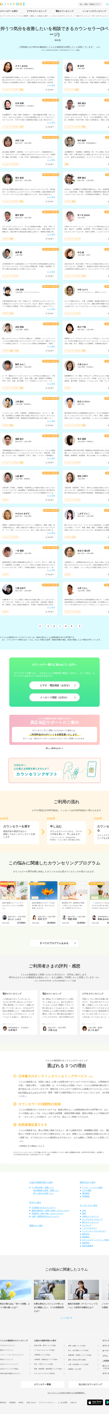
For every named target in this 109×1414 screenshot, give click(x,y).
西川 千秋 (81, 327)
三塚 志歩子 (20, 588)
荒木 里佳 (19, 178)
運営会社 (3, 1402)
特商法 (21, 1402)
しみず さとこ (83, 513)
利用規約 (12, 1402)
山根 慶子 (19, 476)
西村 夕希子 (82, 476)
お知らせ (73, 1402)
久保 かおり (82, 364)
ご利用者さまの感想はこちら (30, 1146)
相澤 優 (18, 252)
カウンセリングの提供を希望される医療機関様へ (66, 1393)
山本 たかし (82, 588)
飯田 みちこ (20, 364)
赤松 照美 (19, 327)
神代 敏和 (81, 140)
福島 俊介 (19, 439)
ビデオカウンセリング (37, 11)
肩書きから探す (36, 1225)
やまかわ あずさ (22, 513)
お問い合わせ (31, 1402)
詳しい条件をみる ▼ (54, 748)
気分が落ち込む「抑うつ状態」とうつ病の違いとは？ (15, 1305)
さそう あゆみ (21, 66)
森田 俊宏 (19, 215)
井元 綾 (80, 252)
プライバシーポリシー (47, 1402)
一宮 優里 (19, 551)
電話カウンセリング (65, 11)
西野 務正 (81, 178)
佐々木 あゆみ (83, 215)
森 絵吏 (80, 66)
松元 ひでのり (83, 401)
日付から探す (35, 1202)
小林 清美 (19, 289)
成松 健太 (81, 103)
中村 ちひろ (82, 289)
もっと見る (51, 85)
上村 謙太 (19, 401)
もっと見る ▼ (66, 1318)
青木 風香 (81, 439)
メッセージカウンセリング (94, 11)
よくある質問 (62, 1402)
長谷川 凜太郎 (83, 551)
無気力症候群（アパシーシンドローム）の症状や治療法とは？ (83, 1305)
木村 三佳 (19, 140)
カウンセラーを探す (9, 11)
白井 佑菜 (19, 103)
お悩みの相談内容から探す (41, 1182)
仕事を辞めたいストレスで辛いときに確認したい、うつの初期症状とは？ (49, 1307)
